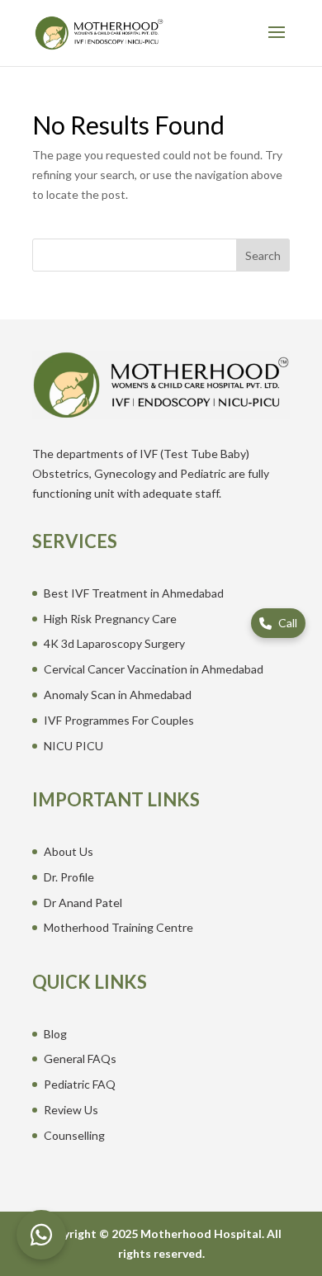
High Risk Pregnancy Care (110, 619)
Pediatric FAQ (80, 1084)
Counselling (74, 1135)
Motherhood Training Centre (118, 927)
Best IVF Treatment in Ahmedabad (134, 593)
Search (263, 255)
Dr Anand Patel (83, 903)
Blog (55, 1034)
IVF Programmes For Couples (119, 720)
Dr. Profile (69, 877)
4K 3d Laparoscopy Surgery (114, 643)
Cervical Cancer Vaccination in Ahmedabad (153, 669)
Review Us (71, 1110)
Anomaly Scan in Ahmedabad (118, 695)
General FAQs (80, 1059)
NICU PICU (73, 746)
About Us (68, 851)
